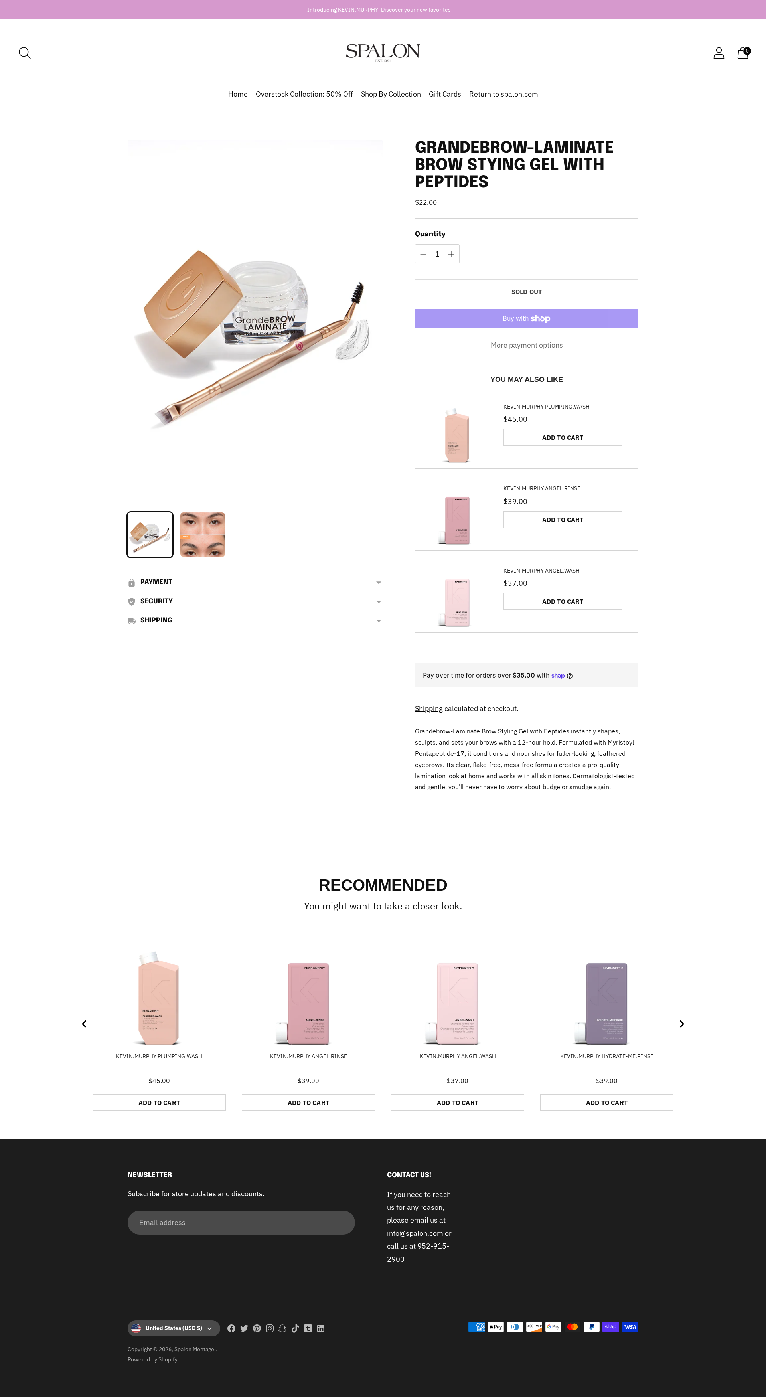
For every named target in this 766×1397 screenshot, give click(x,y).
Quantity (430, 234)
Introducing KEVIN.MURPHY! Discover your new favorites (379, 9)
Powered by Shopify (153, 1359)
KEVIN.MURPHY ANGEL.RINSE (541, 488)
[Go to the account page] (719, 53)
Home (238, 94)
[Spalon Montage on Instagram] (269, 1330)
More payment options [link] (527, 345)
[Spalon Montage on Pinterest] (257, 1330)
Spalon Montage (194, 1349)
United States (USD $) (174, 1328)
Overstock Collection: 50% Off (304, 94)
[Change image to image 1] (150, 534)
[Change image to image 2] (202, 534)
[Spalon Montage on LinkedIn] (321, 1330)
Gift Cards (445, 94)
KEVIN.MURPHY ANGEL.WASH (541, 570)
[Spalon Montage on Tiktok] (295, 1330)
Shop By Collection (391, 94)
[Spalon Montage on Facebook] (231, 1330)
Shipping (429, 708)
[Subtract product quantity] (451, 254)
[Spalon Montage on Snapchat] (282, 1330)
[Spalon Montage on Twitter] (244, 1330)
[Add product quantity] (423, 254)
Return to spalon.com (503, 94)
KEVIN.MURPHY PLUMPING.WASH (546, 406)
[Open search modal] (25, 53)
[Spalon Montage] (383, 53)
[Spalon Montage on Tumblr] (308, 1330)
